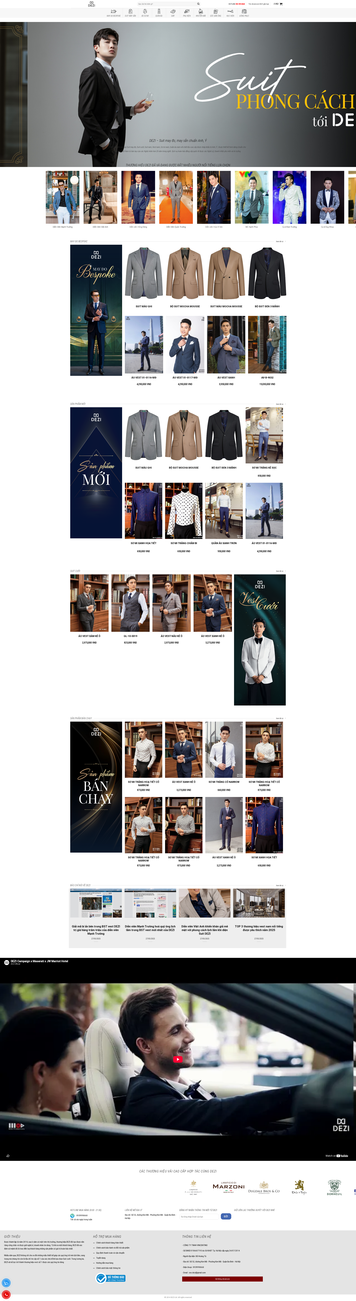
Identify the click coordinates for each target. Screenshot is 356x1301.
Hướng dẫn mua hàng (104, 1263)
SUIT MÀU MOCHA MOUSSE (226, 306)
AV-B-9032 (267, 377)
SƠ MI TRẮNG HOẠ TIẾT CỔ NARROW (143, 783)
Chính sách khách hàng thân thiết (109, 1242)
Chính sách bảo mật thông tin (108, 1268)
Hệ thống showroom (222, 1279)
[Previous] (10, 76)
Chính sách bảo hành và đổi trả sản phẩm (112, 1247)
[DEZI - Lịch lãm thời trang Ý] (99, 4)
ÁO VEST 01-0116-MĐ (143, 377)
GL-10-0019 (130, 636)
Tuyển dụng (100, 1258)
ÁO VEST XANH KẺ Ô (212, 636)
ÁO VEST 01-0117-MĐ (185, 377)
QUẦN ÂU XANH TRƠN (224, 543)
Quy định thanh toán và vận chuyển (110, 1253)
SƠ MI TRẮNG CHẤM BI (184, 543)
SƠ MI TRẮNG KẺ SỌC (264, 467)
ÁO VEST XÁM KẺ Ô (89, 636)
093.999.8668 (240, 4)
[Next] (345, 76)
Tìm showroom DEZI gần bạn (258, 4)
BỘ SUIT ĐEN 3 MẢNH (267, 306)
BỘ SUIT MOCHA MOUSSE (185, 306)
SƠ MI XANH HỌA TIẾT (143, 543)
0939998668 (82, 1215)
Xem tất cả (280, 241)
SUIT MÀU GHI (144, 306)
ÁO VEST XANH (226, 377)
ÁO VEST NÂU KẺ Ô (171, 636)
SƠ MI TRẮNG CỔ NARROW (224, 781)
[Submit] (198, 4)
